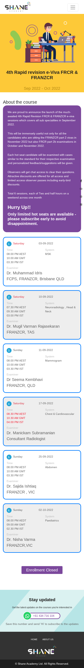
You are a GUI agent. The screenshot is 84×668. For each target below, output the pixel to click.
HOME (34, 639)
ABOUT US (47, 639)
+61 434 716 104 (43, 615)
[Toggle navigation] (72, 7)
